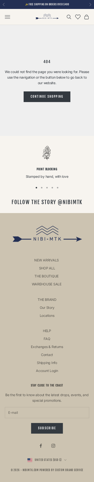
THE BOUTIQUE (46, 276)
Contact (47, 355)
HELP (47, 331)
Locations (47, 315)
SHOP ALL (47, 268)
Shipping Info (47, 363)
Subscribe (47, 428)
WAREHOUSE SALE (47, 284)
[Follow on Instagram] (53, 445)
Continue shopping (47, 96)
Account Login (47, 371)
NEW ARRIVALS (47, 260)
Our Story (47, 307)
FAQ (47, 339)
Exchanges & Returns (47, 347)
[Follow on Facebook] (40, 445)
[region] (47, 162)
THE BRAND (47, 299)
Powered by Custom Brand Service (61, 470)
